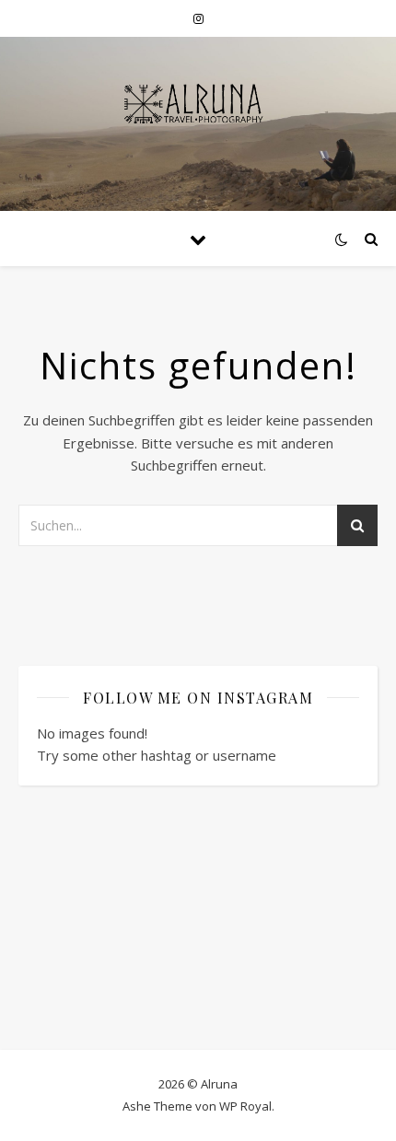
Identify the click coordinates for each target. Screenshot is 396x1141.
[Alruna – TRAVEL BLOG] (198, 124)
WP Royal (245, 1106)
